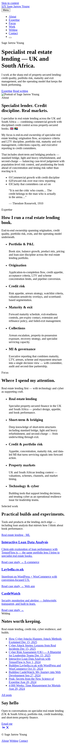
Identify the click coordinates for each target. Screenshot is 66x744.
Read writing (20, 91)
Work (12, 26)
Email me (6, 723)
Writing (13, 29)
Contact (13, 33)
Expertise (14, 19)
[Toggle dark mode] (10, 37)
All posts (6, 695)
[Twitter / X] (7, 728)
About (12, 16)
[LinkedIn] (3, 728)
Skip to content (10, 3)
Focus (12, 23)
